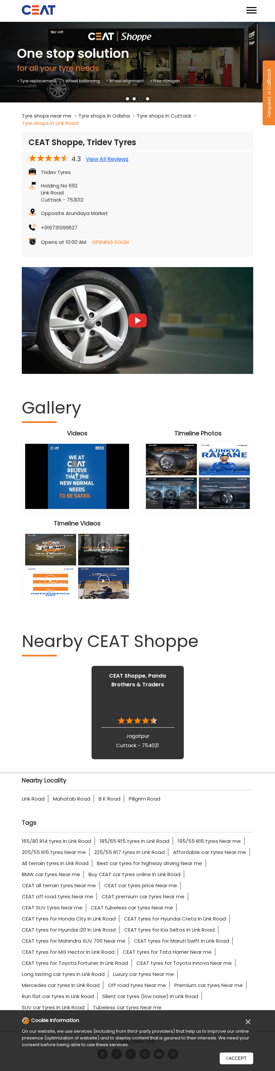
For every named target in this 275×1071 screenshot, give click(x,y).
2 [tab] (134, 98)
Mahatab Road (71, 798)
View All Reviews (107, 159)
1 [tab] (127, 98)
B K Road (109, 798)
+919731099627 (59, 227)
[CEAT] (38, 11)
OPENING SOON (110, 242)
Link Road (33, 798)
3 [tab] (141, 98)
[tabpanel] (137, 62)
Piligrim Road (144, 798)
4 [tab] (147, 98)
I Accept (236, 1058)
